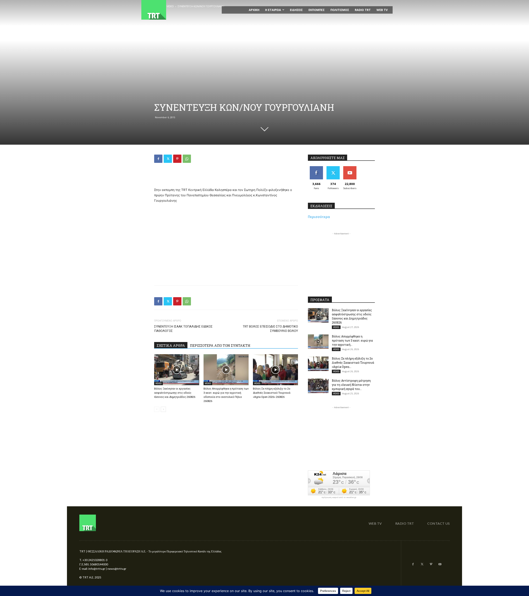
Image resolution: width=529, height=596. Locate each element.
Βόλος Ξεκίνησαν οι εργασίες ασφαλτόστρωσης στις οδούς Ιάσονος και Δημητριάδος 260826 (174, 392)
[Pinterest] (177, 159)
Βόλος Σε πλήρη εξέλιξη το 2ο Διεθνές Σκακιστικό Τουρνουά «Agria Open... (353, 362)
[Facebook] (158, 159)
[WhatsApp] (187, 159)
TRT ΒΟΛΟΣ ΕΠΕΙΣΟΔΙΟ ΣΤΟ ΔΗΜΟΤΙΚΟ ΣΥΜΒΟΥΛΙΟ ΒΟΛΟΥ (270, 329)
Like (316, 167)
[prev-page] (156, 409)
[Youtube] (439, 564)
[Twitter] (168, 159)
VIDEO (158, 383)
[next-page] (163, 409)
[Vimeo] (431, 564)
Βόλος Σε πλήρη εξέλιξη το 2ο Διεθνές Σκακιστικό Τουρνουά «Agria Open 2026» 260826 (271, 392)
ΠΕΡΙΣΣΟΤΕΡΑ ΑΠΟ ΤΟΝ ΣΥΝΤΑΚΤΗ (220, 345)
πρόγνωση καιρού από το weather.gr (339, 497)
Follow (333, 167)
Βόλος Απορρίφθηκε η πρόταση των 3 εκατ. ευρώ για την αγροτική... (352, 340)
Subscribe (349, 167)
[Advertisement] (226, 176)
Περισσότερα (319, 217)
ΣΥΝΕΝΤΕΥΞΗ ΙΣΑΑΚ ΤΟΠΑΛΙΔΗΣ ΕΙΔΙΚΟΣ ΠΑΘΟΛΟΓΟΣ (183, 329)
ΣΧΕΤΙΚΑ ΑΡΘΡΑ (171, 345)
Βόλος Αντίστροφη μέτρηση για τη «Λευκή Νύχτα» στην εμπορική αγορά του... (351, 385)
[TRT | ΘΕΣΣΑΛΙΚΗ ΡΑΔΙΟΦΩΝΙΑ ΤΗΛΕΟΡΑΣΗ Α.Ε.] (179, 10)
